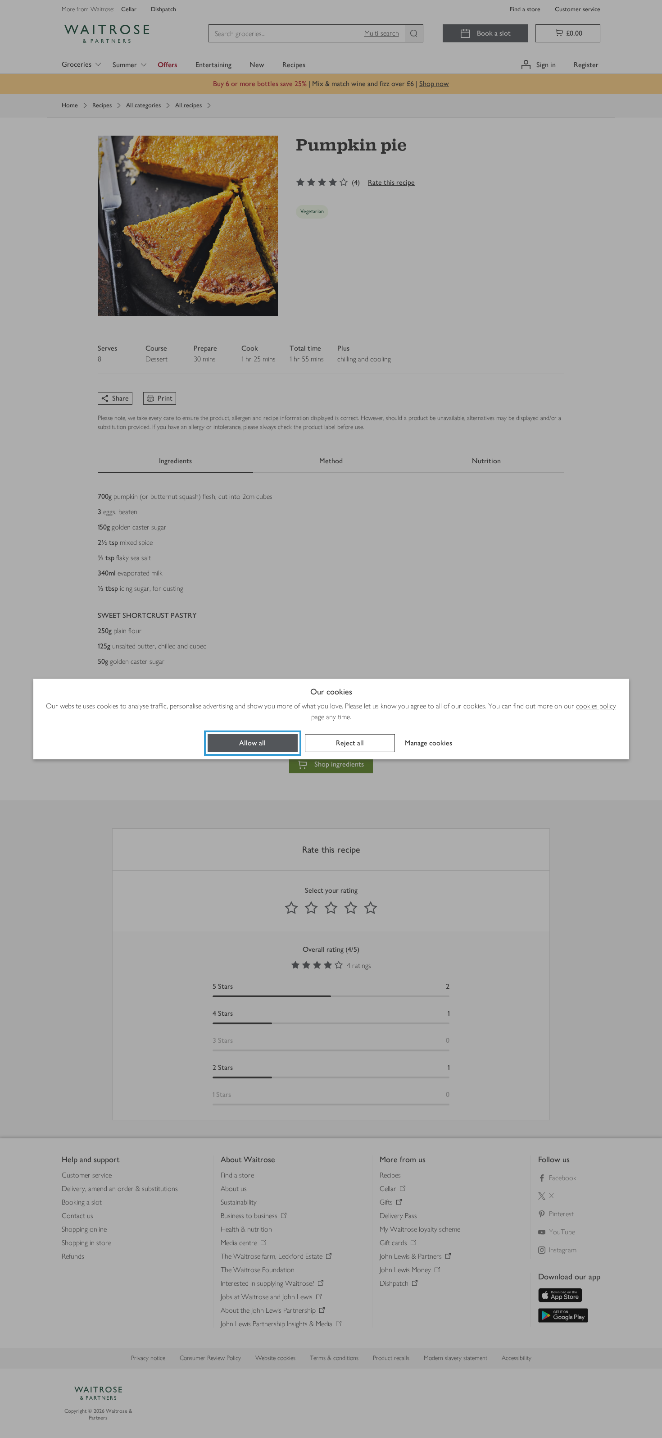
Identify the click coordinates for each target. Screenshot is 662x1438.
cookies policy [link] (596, 706)
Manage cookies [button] (428, 743)
